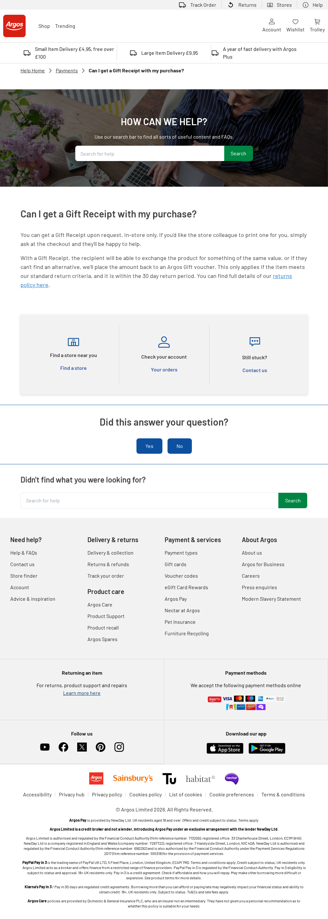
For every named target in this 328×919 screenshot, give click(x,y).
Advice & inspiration (32, 599)
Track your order (105, 576)
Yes (149, 446)
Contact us (254, 370)
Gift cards (175, 564)
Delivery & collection (110, 552)
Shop (44, 26)
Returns (247, 5)
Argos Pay (176, 599)
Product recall (103, 627)
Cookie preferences (231, 794)
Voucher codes (181, 576)
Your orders (164, 369)
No (179, 446)
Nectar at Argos (182, 610)
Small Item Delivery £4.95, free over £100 (74, 53)
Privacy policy (107, 794)
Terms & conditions (283, 794)
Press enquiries (259, 587)
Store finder (23, 576)
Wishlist (295, 29)
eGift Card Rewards (186, 587)
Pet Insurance (180, 622)
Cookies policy (145, 794)
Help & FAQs (23, 552)
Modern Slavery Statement (271, 599)
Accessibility (37, 794)
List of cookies (185, 794)
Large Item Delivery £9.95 (169, 53)
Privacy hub (72, 794)
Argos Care (99, 604)
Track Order (203, 5)
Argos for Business (263, 564)
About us (252, 552)
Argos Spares (102, 639)
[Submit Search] (238, 153)
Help (318, 5)
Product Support (106, 616)
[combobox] (149, 153)
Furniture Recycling (187, 633)
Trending (65, 26)
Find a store (73, 368)
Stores (284, 5)
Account (271, 29)
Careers (251, 576)
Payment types (181, 552)
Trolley (317, 29)
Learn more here (82, 693)
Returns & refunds (108, 564)
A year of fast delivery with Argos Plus (260, 53)
